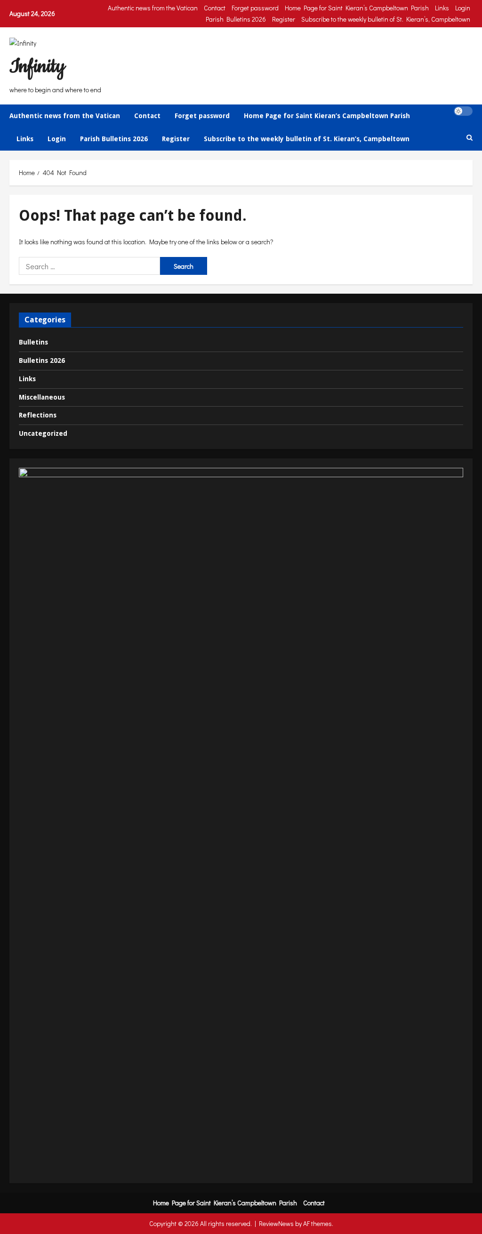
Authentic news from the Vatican (153, 7)
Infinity (37, 67)
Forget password (255, 7)
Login (462, 7)
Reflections (37, 415)
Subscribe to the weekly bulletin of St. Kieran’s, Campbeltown (385, 19)
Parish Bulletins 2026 (236, 19)
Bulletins (33, 342)
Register (283, 19)
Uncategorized (43, 433)
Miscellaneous (42, 397)
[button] (463, 111)
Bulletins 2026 (42, 360)
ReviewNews (276, 1223)
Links (442, 7)
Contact (214, 7)
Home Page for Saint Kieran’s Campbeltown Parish (357, 7)
